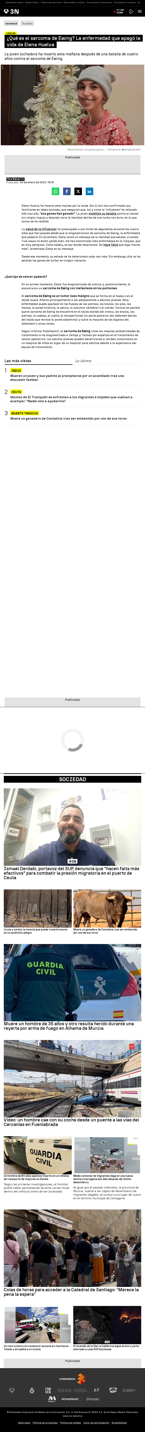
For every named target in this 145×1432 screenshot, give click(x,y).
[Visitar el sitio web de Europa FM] (129, 1390)
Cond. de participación (96, 1422)
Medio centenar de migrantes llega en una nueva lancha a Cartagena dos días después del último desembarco (103, 1179)
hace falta (110, 245)
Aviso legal (24, 1422)
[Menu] (140, 11)
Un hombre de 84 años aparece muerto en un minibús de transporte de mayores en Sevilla (36, 1178)
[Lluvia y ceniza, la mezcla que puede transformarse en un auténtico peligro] (38, 908)
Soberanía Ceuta (14, 2)
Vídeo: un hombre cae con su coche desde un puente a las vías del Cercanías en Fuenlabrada (71, 1122)
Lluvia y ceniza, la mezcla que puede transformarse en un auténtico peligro (35, 931)
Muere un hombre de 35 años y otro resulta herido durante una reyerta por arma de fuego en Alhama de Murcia (69, 1026)
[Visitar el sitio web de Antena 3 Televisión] (15, 1390)
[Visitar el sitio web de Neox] (48, 1390)
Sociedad (72, 779)
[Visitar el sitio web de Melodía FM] (52, 1399)
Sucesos (27, 23)
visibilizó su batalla (103, 213)
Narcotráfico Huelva (74, 2)
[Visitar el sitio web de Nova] (64, 1390)
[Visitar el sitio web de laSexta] (32, 1390)
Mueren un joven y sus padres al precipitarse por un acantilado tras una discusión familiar (67, 378)
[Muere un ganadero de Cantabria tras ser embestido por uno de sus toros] (107, 908)
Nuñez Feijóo (32, 2)
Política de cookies (70, 1422)
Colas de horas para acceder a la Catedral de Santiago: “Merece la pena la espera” (71, 1292)
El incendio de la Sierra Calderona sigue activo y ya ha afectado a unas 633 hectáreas (106, 1348)
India (16, 371)
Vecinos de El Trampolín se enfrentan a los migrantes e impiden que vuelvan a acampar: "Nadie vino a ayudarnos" (71, 399)
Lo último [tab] (83, 361)
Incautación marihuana (99, 2)
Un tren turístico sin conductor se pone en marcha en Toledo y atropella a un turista (36, 1348)
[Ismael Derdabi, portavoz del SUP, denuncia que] (72, 827)
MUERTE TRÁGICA (24, 413)
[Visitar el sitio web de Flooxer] (92, 1399)
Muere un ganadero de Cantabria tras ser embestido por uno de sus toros (68, 418)
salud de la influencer (41, 229)
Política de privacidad (45, 1422)
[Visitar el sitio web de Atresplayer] (72, 1399)
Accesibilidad (119, 1422)
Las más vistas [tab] (18, 361)
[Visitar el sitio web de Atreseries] (96, 1390)
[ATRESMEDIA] (72, 1379)
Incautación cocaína (124, 2)
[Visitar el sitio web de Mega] (80, 1390)
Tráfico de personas (51, 2)
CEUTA (16, 392)
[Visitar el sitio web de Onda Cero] (113, 1390)
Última (120, 11)
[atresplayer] (131, 11)
